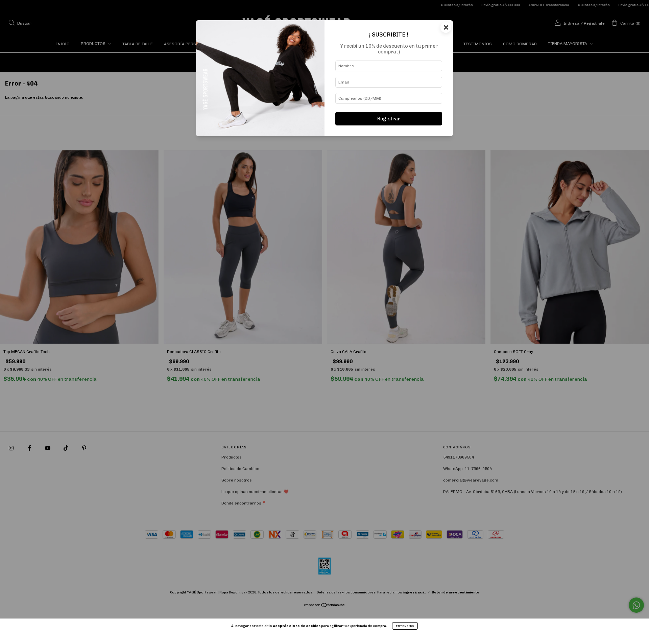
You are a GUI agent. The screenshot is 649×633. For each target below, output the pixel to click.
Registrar (388, 119)
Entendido (405, 626)
